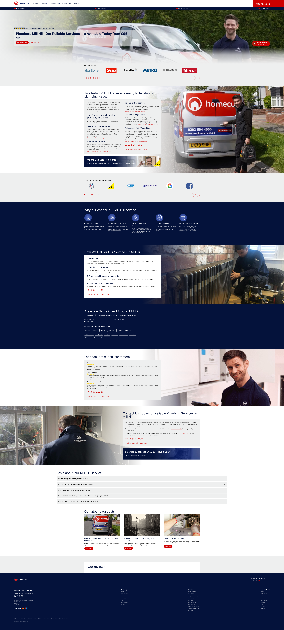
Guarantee (123, 598)
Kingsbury (132, 334)
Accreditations (124, 602)
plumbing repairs (183, 433)
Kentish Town (123, 334)
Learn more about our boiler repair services (99, 151)
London (107, 337)
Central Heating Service (193, 606)
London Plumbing (192, 591)
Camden (262, 610)
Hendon (107, 334)
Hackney (262, 606)
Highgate (114, 334)
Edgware (87, 330)
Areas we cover (124, 593)
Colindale (103, 330)
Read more (89, 548)
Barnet (120, 330)
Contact (123, 604)
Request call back (22, 42)
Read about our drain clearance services (136, 141)
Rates (122, 595)
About (76, 3)
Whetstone (88, 337)
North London (111, 330)
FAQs (122, 600)
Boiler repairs (191, 600)
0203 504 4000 (35, 42)
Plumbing (35, 3)
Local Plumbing (191, 593)
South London (263, 600)
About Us (123, 591)
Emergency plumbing (193, 595)
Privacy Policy (46, 618)
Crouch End (128, 330)
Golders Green (89, 334)
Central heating (54, 3)
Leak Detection (191, 598)
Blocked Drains (66, 3)
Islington (262, 602)
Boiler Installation (192, 602)
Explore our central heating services (148, 124)
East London (263, 595)
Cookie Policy (54, 618)
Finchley (95, 330)
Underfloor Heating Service (194, 608)
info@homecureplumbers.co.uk (136, 149)
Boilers (44, 3)
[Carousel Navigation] (196, 78)
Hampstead (99, 334)
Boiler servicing (191, 604)
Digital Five (25, 621)
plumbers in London (176, 429)
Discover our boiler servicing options (135, 111)
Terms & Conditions (63, 618)
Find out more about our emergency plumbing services (102, 138)
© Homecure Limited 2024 (20, 618)
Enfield (262, 604)
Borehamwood (98, 337)
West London (263, 598)
